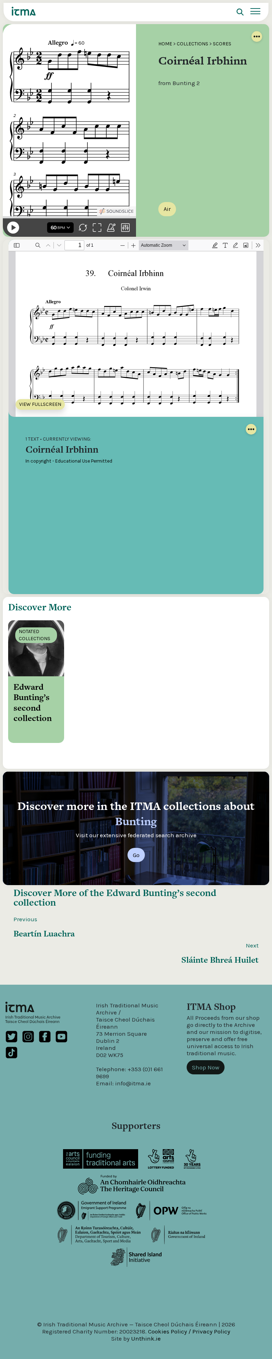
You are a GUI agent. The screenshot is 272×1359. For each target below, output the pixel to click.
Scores (222, 44)
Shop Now (205, 1067)
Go (136, 855)
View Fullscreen (40, 404)
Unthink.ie (146, 1338)
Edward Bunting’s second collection (114, 897)
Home (165, 44)
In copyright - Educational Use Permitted (69, 461)
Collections (192, 44)
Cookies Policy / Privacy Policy (189, 1331)
